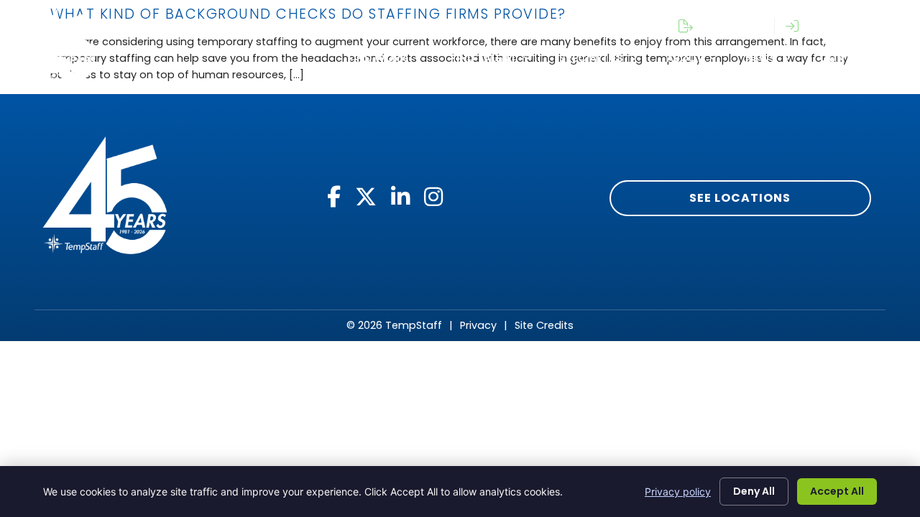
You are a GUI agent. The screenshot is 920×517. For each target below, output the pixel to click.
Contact (846, 58)
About (684, 58)
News (760, 58)
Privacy (478, 325)
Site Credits (544, 325)
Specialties (591, 58)
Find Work (378, 58)
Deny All (754, 491)
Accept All (837, 491)
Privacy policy (678, 491)
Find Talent (483, 58)
